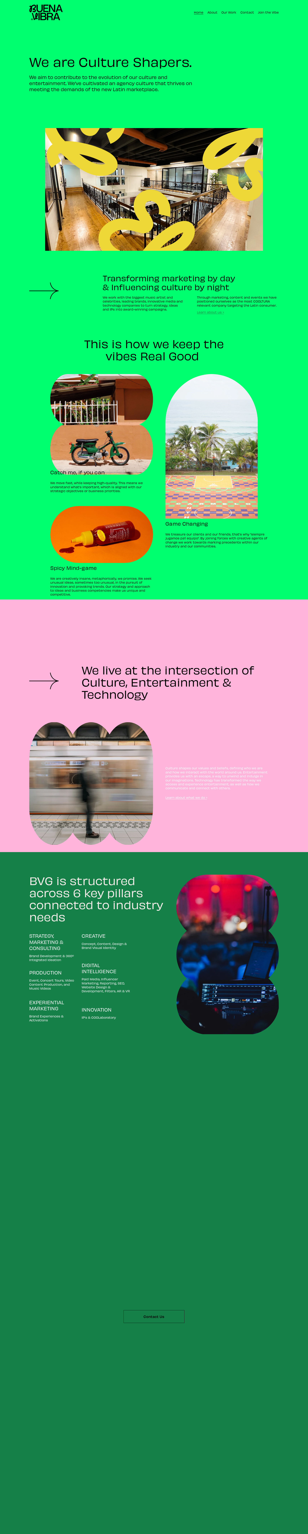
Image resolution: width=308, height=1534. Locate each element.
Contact (247, 12)
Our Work (228, 12)
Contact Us (154, 1316)
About (212, 12)
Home (198, 12)
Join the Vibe (268, 12)
